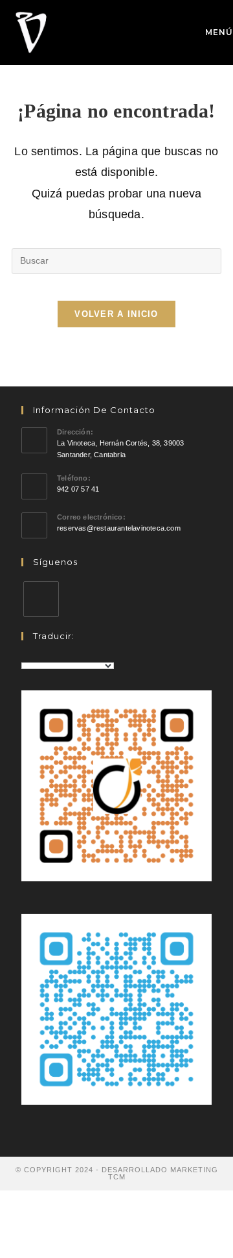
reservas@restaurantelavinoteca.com (119, 528)
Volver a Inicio (116, 314)
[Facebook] (41, 599)
